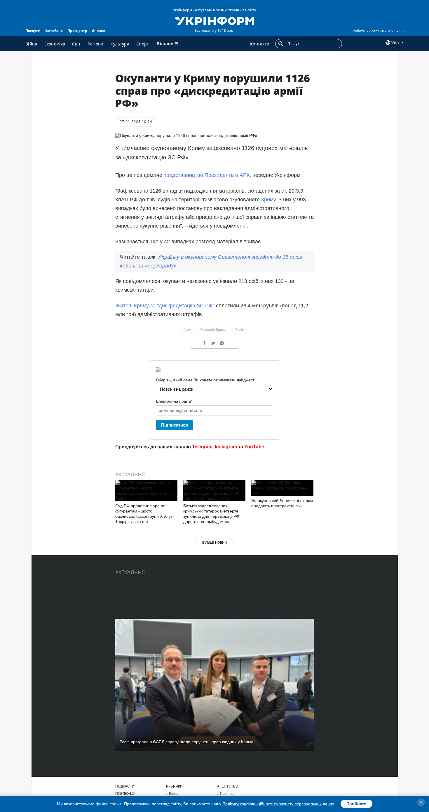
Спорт (142, 44)
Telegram (202, 446)
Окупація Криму (213, 330)
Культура (120, 44)
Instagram (226, 446)
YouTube (254, 446)
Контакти (259, 44)
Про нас (226, 794)
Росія (239, 330)
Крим (187, 330)
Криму (268, 199)
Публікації (125, 794)
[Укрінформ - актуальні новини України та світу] (214, 20)
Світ (76, 44)
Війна (31, 44)
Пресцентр (77, 30)
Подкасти (125, 786)
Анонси (98, 30)
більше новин (214, 542)
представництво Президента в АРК (206, 175)
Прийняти (356, 804)
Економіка (54, 44)
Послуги (33, 30)
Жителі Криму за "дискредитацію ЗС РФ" (164, 306)
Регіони (95, 44)
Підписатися (174, 424)
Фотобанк (54, 30)
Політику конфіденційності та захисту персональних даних (278, 804)
